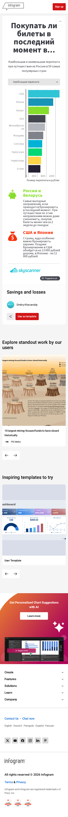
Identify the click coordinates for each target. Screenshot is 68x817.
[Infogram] (13, 7)
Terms (9, 782)
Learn (8, 692)
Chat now (28, 718)
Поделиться (51, 278)
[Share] (10, 316)
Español (40, 725)
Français (49, 725)
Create (9, 672)
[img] (44, 93)
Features (10, 679)
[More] (60, 21)
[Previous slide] (6, 455)
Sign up (59, 6)
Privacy (21, 782)
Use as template (27, 316)
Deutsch (17, 725)
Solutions (11, 686)
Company (11, 699)
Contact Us (12, 718)
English (8, 725)
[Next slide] (15, 455)
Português (29, 725)
